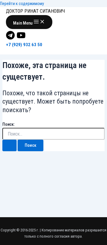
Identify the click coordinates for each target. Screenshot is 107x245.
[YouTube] (21, 38)
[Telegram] (10, 38)
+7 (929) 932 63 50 (24, 44)
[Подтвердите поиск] (9, 145)
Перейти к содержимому (22, 3)
